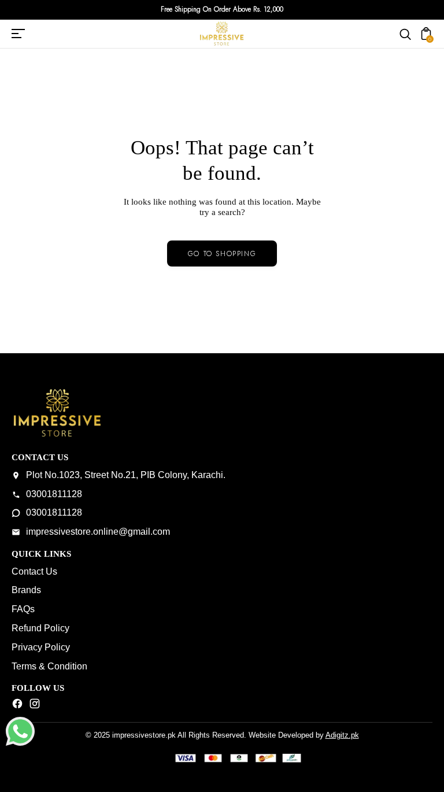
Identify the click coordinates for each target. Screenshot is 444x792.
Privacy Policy (41, 647)
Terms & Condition (49, 666)
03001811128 (54, 494)
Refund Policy (40, 628)
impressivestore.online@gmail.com (98, 531)
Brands (26, 590)
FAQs (23, 609)
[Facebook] (17, 706)
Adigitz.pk (342, 735)
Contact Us (34, 571)
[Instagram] (34, 706)
